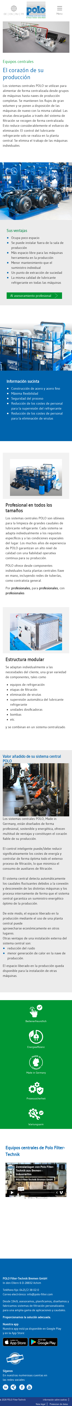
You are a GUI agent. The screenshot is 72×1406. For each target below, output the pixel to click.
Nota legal (40, 1404)
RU (16, 14)
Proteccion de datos (59, 1404)
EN (11, 14)
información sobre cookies (55, 1399)
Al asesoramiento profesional (30, 296)
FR (22, 14)
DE (5, 14)
